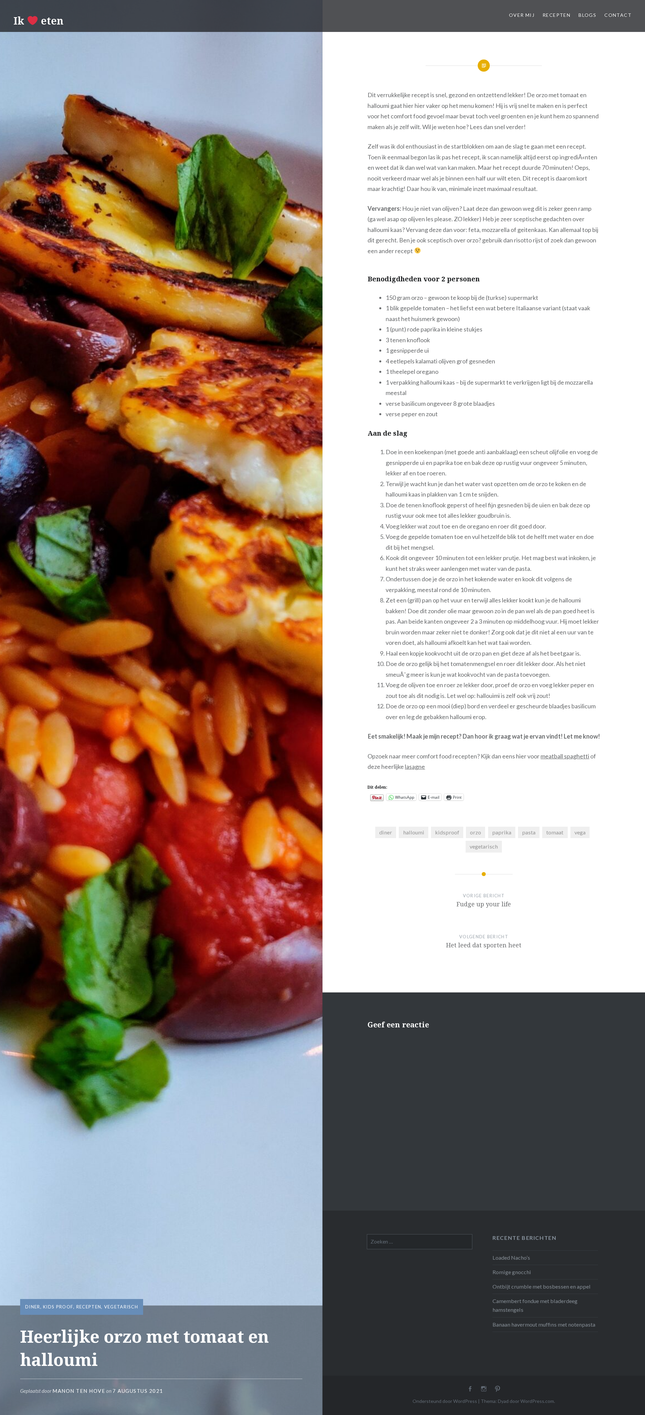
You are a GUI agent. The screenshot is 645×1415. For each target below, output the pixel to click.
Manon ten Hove (78, 1391)
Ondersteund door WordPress (445, 1401)
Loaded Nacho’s (511, 1257)
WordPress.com (537, 1401)
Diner (32, 1306)
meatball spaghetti (565, 756)
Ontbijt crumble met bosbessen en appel (541, 1286)
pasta (528, 832)
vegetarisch (484, 846)
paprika (501, 832)
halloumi (413, 832)
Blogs (587, 15)
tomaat (554, 832)
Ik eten (38, 21)
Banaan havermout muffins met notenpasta (543, 1324)
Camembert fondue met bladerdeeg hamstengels (534, 1305)
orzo (475, 832)
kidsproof (447, 832)
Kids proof (58, 1306)
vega (580, 832)
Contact (618, 15)
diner (385, 832)
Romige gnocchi (511, 1272)
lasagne (415, 766)
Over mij (521, 15)
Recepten (556, 15)
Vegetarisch (121, 1306)
